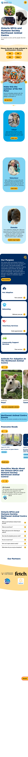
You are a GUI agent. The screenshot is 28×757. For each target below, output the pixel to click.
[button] (13, 105)
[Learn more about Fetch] (21, 574)
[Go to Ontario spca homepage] (6, 3)
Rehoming (6, 309)
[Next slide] (7, 367)
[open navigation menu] (25, 2)
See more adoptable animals (10, 407)
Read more (5, 462)
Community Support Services (10, 343)
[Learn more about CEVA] (7, 581)
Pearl (3, 402)
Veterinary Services (10, 326)
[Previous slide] (2, 367)
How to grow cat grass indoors (9, 449)
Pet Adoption (7, 292)
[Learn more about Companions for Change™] (7, 574)
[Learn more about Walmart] (21, 581)
